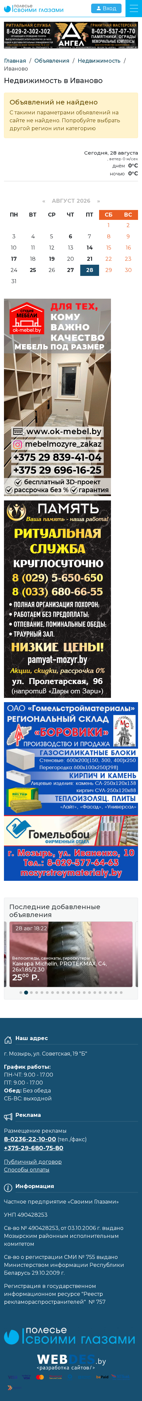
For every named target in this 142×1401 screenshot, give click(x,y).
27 (70, 270)
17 (14, 259)
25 (33, 270)
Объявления (51, 61)
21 (89, 259)
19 (52, 259)
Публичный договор (33, 1162)
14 (90, 248)
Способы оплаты (27, 1170)
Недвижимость (99, 61)
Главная (15, 61)
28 (89, 270)
